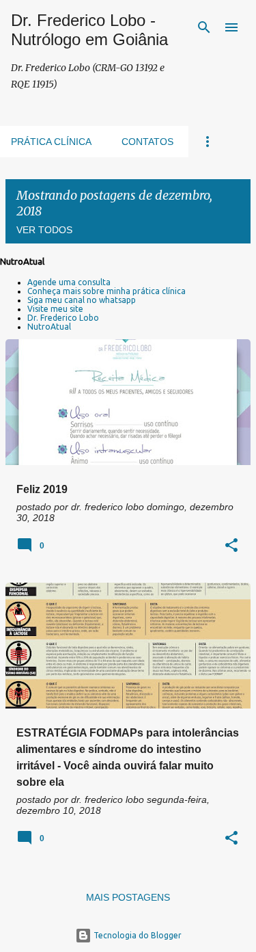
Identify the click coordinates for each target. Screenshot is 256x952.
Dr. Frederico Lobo (63, 317)
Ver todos (44, 229)
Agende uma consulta (69, 282)
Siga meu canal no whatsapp (81, 299)
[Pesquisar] (204, 27)
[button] (231, 546)
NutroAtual (49, 326)
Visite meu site (55, 308)
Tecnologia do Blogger (136, 935)
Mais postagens (128, 897)
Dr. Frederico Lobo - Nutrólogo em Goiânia (89, 30)
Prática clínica (51, 141)
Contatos (147, 141)
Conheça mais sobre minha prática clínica (106, 291)
